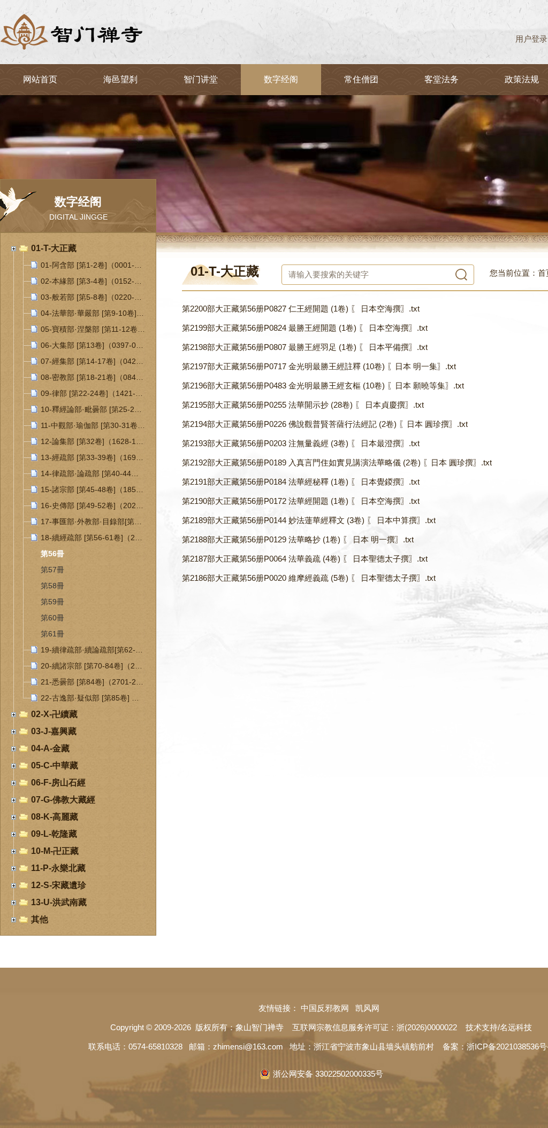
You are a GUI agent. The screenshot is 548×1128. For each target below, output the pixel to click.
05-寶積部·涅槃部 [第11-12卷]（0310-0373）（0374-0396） (93, 329)
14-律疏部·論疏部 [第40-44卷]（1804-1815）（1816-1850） (93, 473)
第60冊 (52, 617)
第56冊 (52, 553)
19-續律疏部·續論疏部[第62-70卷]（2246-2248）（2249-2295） (93, 649)
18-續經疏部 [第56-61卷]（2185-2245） (93, 537)
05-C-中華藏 (54, 765)
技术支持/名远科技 (499, 1027)
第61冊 (52, 633)
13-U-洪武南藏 (59, 902)
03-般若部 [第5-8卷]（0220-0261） (93, 297)
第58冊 (52, 585)
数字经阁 (281, 79)
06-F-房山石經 (58, 782)
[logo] (71, 15)
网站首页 (40, 79)
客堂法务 (441, 79)
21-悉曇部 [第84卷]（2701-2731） (93, 682)
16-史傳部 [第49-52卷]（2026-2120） (93, 505)
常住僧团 (361, 79)
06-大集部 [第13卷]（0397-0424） (93, 345)
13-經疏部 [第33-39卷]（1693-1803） (93, 457)
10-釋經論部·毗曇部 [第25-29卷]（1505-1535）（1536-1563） (93, 409)
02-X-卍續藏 (54, 714)
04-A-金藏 (50, 748)
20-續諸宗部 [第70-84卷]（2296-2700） (93, 666)
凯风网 (369, 1008)
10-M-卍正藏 (55, 850)
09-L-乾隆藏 (54, 833)
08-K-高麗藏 (54, 816)
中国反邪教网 (327, 1008)
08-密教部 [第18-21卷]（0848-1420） (93, 377)
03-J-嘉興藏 (54, 731)
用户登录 (531, 38)
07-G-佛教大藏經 (63, 799)
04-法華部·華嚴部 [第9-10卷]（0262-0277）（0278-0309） (93, 313)
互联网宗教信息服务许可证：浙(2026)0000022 (374, 1027)
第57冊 (52, 569)
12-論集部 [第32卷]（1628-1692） (93, 441)
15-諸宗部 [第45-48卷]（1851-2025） (93, 489)
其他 (39, 919)
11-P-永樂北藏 (58, 868)
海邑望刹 (120, 79)
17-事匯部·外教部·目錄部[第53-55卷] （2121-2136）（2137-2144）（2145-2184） (93, 521)
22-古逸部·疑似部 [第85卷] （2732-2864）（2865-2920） (93, 698)
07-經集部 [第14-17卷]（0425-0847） (93, 361)
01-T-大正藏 (54, 248)
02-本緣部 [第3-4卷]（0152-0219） (93, 281)
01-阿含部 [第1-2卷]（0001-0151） (93, 265)
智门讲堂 (201, 79)
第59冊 (52, 601)
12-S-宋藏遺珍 (58, 885)
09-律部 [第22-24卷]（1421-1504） (93, 393)
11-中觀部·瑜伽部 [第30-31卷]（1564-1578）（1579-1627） (93, 425)
